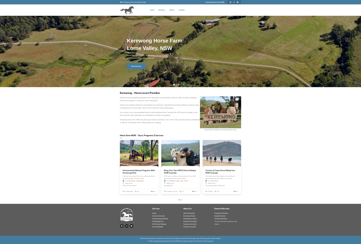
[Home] (127, 10)
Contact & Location (189, 227)
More (152, 191)
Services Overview (158, 216)
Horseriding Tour (157, 221)
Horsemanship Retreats (160, 218)
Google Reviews (219, 216)
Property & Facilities (190, 221)
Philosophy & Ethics (190, 218)
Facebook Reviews (220, 218)
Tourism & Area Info (189, 224)
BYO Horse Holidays (159, 224)
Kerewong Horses (189, 216)
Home (154, 213)
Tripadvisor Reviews (221, 213)
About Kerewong (189, 213)
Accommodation (157, 227)
